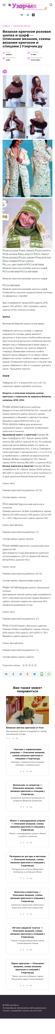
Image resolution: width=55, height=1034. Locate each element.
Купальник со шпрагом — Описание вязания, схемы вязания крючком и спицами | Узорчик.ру (27, 789)
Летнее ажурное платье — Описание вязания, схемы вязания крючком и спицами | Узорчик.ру (27, 932)
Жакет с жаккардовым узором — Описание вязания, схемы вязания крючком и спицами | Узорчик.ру (27, 825)
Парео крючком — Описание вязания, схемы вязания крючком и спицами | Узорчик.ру (27, 968)
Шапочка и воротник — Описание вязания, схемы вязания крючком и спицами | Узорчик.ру (27, 896)
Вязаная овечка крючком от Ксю (25, 727)
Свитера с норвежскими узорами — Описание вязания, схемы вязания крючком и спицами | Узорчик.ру (27, 754)
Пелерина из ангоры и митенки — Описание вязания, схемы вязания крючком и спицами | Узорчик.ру (27, 861)
